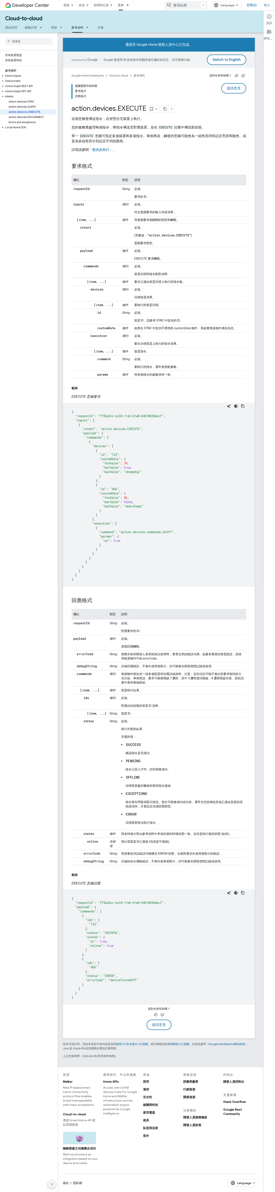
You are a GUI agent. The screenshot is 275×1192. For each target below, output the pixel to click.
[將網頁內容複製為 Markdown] (165, 109)
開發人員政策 (192, 1125)
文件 (121, 5)
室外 (146, 1136)
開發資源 (189, 1097)
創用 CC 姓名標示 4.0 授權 (132, 1044)
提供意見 (234, 88)
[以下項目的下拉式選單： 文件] (129, 5)
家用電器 (149, 1112)
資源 (82, 5)
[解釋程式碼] (229, 406)
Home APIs (111, 1081)
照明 (146, 1081)
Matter (68, 1081)
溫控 (146, 1089)
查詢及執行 (100, 150)
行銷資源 (189, 1089)
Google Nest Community (232, 1112)
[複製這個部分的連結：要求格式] (96, 166)
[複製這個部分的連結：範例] (82, 388)
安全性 (147, 1097)
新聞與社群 (101, 5)
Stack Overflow (234, 1102)
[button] (28, 75)
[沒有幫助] (243, 75)
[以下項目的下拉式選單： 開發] (62, 27)
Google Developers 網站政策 (227, 1044)
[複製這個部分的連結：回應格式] (96, 600)
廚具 (146, 1120)
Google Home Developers (88, 75)
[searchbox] (29, 41)
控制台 (252, 5)
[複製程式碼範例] (242, 406)
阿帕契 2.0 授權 (179, 1044)
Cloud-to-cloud (23, 18)
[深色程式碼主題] (235, 406)
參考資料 (77, 27)
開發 (67, 5)
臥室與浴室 (150, 1128)
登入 (267, 5)
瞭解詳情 (31, 27)
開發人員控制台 (233, 1081)
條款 (66, 1183)
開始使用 (11, 27)
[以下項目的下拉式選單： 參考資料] (88, 27)
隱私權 (77, 1183)
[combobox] (186, 5)
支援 (101, 27)
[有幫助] (236, 75)
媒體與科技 (150, 1105)
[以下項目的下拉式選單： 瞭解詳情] (42, 27)
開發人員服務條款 (195, 1117)
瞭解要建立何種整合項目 (79, 1148)
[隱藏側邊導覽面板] (51, 1184)
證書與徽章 (190, 1081)
